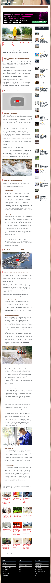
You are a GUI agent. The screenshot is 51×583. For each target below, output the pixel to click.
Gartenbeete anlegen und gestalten (27, 514)
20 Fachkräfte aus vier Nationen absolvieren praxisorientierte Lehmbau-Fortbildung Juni (44, 77)
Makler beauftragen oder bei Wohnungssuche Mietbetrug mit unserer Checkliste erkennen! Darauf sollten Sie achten (6, 516)
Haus (5, 6)
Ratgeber (20, 569)
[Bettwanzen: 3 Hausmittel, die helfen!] (17, 541)
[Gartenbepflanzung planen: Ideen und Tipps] (17, 510)
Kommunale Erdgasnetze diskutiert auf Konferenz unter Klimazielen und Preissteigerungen (44, 179)
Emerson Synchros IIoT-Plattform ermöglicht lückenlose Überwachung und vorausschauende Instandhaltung (44, 104)
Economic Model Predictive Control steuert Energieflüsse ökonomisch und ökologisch (44, 185)
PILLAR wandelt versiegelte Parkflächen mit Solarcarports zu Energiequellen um (44, 35)
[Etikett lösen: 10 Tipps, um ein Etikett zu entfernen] (17, 494)
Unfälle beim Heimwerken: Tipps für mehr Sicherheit (26, 500)
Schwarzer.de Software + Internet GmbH (9, 581)
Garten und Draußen (19, 6)
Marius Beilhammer (8, 47)
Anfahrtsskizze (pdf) (5, 569)
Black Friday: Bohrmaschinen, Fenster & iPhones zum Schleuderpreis (17, 532)
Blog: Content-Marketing (38, 563)
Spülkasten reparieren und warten (6, 530)
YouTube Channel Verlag (38, 569)
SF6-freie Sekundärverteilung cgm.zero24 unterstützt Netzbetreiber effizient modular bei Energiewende (44, 97)
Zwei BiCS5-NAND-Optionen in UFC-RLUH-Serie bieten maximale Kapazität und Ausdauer (43, 191)
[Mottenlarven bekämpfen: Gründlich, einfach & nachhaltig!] (27, 541)
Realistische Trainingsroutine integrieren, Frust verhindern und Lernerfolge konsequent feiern (44, 118)
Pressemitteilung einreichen (23, 565)
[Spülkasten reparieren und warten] (6, 525)
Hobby (28, 6)
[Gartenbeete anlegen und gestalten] (27, 510)
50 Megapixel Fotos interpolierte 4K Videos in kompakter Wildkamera (44, 166)
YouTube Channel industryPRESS (40, 571)
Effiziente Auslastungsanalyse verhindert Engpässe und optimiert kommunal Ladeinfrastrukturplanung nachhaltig (44, 144)
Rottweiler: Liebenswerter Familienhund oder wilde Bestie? (6, 546)
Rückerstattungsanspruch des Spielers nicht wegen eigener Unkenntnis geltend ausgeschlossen (44, 172)
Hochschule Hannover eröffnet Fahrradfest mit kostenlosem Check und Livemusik (43, 137)
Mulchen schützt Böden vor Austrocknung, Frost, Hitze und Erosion (44, 131)
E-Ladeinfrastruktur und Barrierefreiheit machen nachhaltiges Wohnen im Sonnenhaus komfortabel (44, 111)
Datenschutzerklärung (5, 575)
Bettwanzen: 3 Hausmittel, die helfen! (16, 546)
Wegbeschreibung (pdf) (5, 573)
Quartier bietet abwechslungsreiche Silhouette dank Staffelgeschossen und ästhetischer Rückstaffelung (43, 48)
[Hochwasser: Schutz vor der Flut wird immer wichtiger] (17, 34)
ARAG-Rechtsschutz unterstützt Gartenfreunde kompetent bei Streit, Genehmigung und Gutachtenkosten (44, 159)
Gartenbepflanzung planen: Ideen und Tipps (17, 515)
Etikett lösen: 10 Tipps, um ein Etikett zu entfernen (17, 500)
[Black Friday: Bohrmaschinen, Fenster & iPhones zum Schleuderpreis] (17, 525)
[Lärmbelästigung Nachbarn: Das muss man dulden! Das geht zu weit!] (27, 525)
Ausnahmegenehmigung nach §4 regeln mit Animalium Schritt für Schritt (43, 84)
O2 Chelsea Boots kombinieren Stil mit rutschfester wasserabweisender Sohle (44, 125)
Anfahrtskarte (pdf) (5, 571)
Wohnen (10, 6)
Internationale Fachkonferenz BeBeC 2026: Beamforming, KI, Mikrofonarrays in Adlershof (44, 70)
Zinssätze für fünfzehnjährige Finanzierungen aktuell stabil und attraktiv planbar (44, 41)
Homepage (4, 563)
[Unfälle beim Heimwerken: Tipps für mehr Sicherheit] (27, 494)
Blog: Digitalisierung (38, 567)
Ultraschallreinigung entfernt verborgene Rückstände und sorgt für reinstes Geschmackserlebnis (44, 198)
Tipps (31, 47)
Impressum (4, 565)
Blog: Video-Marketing (38, 565)
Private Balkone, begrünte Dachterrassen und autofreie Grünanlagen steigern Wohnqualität (44, 90)
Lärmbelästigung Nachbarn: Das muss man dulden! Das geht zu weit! (27, 531)
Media (20, 563)
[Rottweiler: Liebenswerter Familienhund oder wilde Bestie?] (6, 541)
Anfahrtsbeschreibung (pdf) (6, 567)
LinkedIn (36, 573)
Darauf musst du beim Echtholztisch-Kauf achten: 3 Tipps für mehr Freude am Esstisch (6, 501)
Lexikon (20, 567)
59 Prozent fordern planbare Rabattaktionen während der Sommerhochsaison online (44, 56)
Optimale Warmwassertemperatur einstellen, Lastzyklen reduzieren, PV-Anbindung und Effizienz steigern (44, 152)
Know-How (34, 6)
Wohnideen (42, 6)
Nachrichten (20, 571)
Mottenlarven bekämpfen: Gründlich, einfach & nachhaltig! (27, 546)
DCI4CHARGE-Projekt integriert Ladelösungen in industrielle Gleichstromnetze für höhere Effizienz (44, 62)
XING (35, 575)
